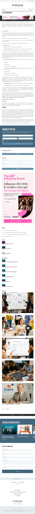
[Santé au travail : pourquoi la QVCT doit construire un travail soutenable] (17, 302)
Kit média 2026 (17, 495)
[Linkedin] (19, 503)
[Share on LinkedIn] (12, 20)
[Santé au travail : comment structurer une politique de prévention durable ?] (17, 393)
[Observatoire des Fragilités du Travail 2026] (3, 242)
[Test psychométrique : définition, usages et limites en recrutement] (17, 348)
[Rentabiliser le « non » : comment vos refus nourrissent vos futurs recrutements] (3, 285)
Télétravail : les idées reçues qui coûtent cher (8, 276)
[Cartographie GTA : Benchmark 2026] (3, 252)
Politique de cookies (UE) (17, 493)
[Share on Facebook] (8, 20)
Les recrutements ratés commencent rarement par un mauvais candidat (17, 234)
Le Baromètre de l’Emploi (23, 436)
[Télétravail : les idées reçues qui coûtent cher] (3, 275)
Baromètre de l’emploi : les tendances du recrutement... (8, 437)
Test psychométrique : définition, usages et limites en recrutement (10, 358)
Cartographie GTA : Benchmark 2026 (6, 253)
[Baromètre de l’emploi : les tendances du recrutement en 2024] (9, 429)
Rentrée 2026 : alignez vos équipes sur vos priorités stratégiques (16, 232)
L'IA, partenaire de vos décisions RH (11, 230)
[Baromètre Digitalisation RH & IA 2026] (3, 247)
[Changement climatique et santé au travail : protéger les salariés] (3, 265)
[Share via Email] (14, 20)
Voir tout (3, 228)
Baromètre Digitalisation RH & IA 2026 (6, 248)
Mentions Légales (17, 490)
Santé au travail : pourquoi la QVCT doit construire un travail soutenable (11, 313)
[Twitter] (15, 503)
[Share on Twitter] (9, 20)
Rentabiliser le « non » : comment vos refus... (7, 286)
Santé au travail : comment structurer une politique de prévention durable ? (11, 404)
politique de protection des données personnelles (16, 165)
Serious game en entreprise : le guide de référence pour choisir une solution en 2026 (12, 381)
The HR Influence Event (9, 236)
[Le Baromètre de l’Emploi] (25, 429)
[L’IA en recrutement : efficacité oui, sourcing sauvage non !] (3, 270)
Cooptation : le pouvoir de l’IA (5, 281)
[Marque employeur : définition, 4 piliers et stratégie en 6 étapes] (17, 325)
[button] (3, 439)
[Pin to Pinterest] (11, 20)
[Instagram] (17, 503)
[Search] (30, 9)
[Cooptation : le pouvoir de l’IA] (3, 280)
